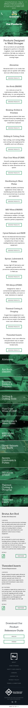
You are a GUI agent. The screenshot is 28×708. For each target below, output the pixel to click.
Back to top (13, 706)
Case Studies (14, 665)
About (14, 662)
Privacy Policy (14, 679)
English (14, 636)
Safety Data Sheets (14, 669)
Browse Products (14, 78)
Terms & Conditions (14, 683)
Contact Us (14, 676)
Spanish (14, 641)
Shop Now (21, 556)
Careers (14, 672)
